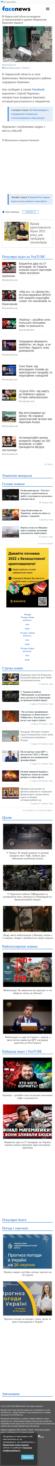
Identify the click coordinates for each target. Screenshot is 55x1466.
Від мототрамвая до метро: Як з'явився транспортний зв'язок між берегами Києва (35, 417)
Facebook (38, 89)
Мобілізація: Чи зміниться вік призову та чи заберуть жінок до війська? (27, 992)
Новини (47, 29)
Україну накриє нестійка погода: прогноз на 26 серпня (28, 1273)
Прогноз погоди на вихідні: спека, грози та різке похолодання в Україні (27, 1320)
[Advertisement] (27, 1182)
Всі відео (49, 464)
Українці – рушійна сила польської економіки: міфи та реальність (34, 322)
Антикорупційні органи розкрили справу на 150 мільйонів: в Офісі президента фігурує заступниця (26, 444)
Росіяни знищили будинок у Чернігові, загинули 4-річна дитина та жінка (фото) (34, 774)
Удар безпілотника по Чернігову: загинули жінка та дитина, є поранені (35, 513)
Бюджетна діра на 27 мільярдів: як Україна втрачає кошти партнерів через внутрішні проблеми (26, 270)
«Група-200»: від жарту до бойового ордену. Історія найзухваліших (34, 394)
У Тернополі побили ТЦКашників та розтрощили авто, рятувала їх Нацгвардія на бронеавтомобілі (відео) (27, 897)
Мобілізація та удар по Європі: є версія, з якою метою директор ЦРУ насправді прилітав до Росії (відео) (27, 1040)
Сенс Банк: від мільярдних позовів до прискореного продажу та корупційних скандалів (35, 371)
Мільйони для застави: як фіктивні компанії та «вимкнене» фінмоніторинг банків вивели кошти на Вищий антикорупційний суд (36, 794)
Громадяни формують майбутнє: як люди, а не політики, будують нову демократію (35, 346)
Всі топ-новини (45, 544)
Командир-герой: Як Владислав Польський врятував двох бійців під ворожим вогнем (36, 678)
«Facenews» (26, 68)
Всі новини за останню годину (38, 811)
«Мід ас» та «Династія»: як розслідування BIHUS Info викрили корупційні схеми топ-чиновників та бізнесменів (26, 298)
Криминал (30, 212)
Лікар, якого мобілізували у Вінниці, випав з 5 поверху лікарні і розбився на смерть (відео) (27, 936)
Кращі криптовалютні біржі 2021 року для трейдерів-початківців (41, 233)
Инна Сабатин (9, 68)
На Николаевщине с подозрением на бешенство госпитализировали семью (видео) (30, 114)
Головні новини (13, 484)
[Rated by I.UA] (41, 1436)
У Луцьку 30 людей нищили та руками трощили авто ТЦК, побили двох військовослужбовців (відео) (27, 855)
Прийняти (27, 1457)
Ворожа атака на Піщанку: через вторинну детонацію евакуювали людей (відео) (34, 530)
